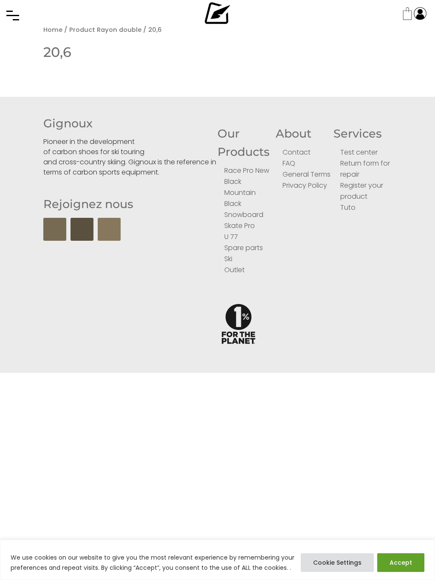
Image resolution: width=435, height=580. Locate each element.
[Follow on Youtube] (82, 229)
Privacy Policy (304, 185)
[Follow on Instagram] (109, 229)
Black (232, 181)
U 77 (231, 237)
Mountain (240, 192)
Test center (359, 152)
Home (52, 29)
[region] (217, 560)
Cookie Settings (337, 562)
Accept (401, 562)
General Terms (306, 174)
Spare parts (243, 248)
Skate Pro (239, 226)
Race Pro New (246, 170)
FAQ (288, 163)
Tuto (348, 207)
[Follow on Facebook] (54, 229)
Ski (228, 259)
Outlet (234, 270)
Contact (296, 152)
